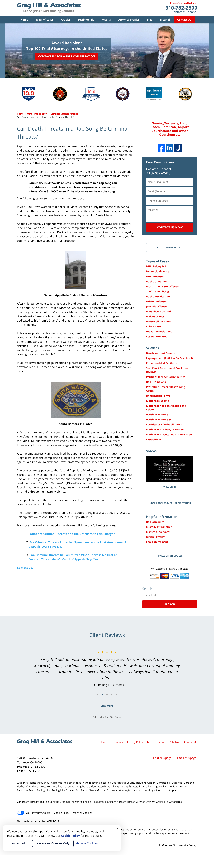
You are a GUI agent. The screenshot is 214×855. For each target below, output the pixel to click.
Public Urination (156, 281)
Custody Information (159, 527)
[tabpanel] (107, 668)
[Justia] (178, 148)
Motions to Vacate (157, 400)
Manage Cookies (82, 812)
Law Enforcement (157, 542)
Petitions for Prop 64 (159, 419)
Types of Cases (44, 19)
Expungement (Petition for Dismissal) (169, 358)
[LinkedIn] (169, 148)
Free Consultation (160, 162)
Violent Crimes (155, 316)
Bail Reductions (156, 382)
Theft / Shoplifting (157, 291)
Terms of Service (156, 742)
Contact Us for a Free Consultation (66, 56)
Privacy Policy (135, 742)
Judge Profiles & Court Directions (170, 503)
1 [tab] (97, 694)
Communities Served (169, 247)
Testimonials (86, 19)
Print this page (162, 758)
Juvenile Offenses (157, 306)
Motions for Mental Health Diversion (169, 434)
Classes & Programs (158, 532)
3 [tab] (107, 694)
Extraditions (154, 439)
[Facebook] (161, 148)
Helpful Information (161, 517)
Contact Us (184, 19)
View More (107, 705)
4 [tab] (111, 694)
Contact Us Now (170, 227)
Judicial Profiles (155, 537)
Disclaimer (117, 742)
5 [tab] (116, 694)
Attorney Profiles (128, 19)
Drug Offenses (155, 276)
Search (169, 604)
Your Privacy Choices (38, 812)
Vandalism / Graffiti (158, 311)
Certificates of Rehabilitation (164, 424)
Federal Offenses (156, 336)
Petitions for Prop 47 (159, 414)
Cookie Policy (61, 812)
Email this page (186, 758)
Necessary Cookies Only (53, 843)
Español (165, 19)
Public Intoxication (158, 296)
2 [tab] (102, 694)
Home (24, 19)
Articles (65, 19)
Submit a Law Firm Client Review (107, 717)
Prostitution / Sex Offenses (163, 286)
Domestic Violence (157, 271)
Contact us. (25, 567)
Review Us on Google (170, 555)
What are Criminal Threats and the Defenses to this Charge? (72, 534)
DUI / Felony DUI (156, 266)
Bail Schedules (155, 522)
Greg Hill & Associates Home (49, 8)
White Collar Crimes (158, 321)
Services (152, 348)
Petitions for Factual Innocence (165, 377)
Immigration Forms (158, 395)
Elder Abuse (153, 326)
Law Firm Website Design (177, 845)
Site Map (175, 742)
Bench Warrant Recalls (160, 353)
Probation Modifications (161, 363)
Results (106, 19)
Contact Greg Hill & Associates (181, 8)
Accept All (19, 843)
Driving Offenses (156, 301)
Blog (149, 19)
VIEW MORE (169, 486)
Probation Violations (159, 331)
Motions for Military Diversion (165, 429)
